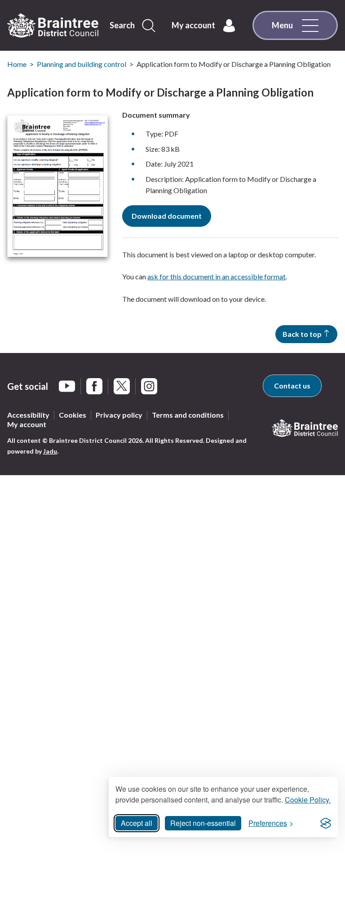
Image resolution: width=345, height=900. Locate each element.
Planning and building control (81, 64)
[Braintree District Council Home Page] (52, 25)
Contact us (292, 385)
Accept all (136, 823)
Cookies (72, 414)
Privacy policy (119, 414)
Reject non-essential (203, 823)
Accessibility (28, 414)
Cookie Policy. (308, 799)
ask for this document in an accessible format (216, 276)
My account (26, 424)
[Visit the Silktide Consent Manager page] (325, 823)
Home (17, 64)
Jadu (50, 451)
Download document (167, 216)
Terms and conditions (188, 414)
